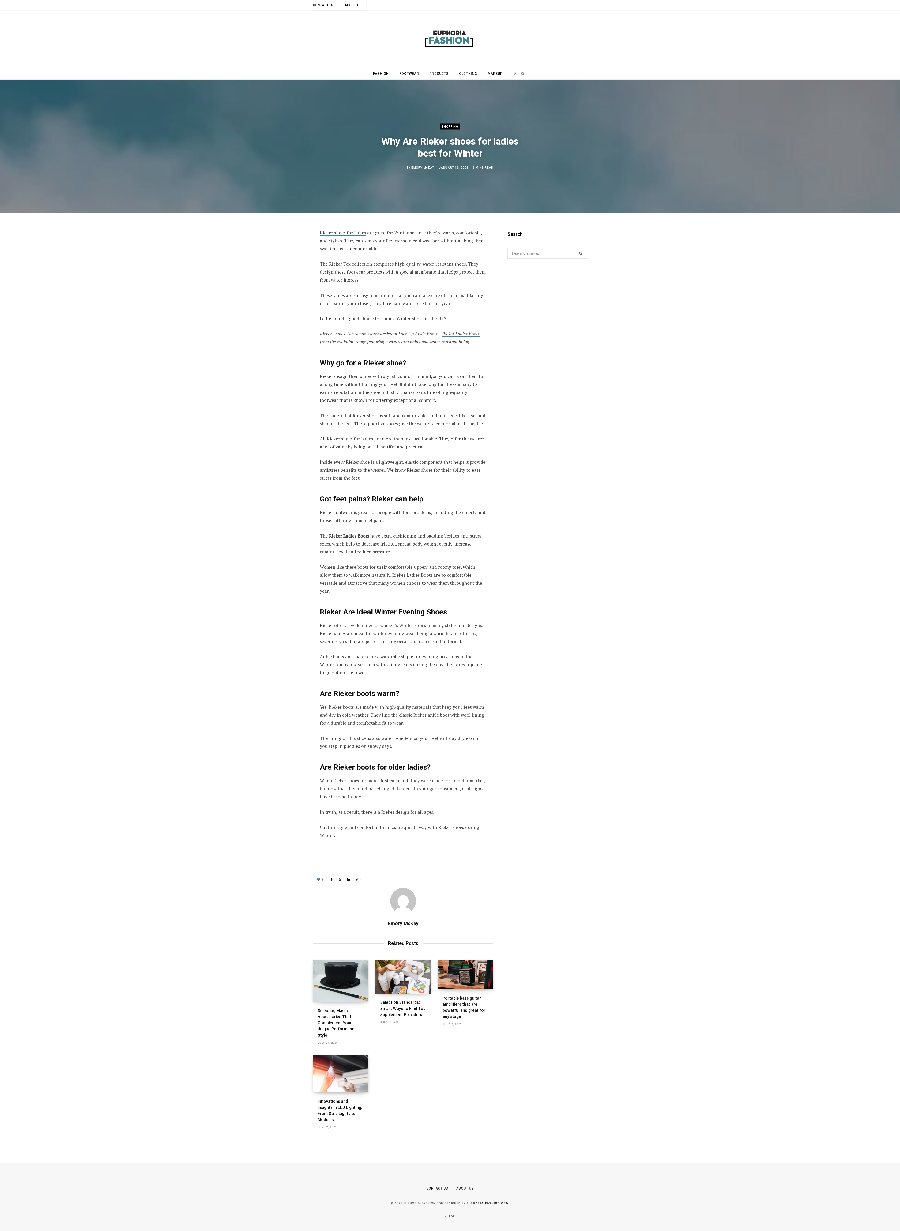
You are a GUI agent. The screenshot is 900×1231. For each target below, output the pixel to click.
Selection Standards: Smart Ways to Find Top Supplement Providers (403, 1008)
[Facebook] (290, 246)
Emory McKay (422, 167)
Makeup (495, 73)
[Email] (290, 283)
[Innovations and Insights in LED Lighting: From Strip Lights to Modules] (340, 1073)
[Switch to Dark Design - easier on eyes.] (515, 73)
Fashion (381, 73)
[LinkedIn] (348, 879)
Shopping (450, 126)
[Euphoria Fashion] (450, 39)
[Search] (522, 74)
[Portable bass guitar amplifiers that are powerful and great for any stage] (465, 974)
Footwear (409, 73)
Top (451, 1216)
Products (439, 73)
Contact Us (323, 5)
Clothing (468, 73)
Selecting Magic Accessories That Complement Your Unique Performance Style (337, 1022)
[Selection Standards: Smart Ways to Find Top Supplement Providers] (403, 977)
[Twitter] (290, 259)
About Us (353, 5)
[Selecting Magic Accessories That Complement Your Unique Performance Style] (340, 981)
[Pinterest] (290, 271)
